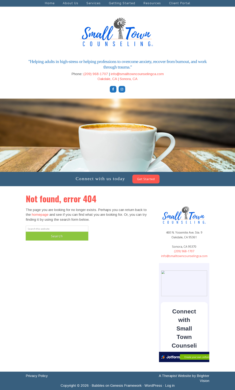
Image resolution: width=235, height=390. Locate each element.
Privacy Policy (37, 376)
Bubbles (98, 385)
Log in (170, 385)
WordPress (153, 385)
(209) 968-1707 (95, 74)
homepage (40, 214)
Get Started (146, 179)
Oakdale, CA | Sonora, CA (117, 79)
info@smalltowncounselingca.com (137, 74)
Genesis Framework (126, 385)
